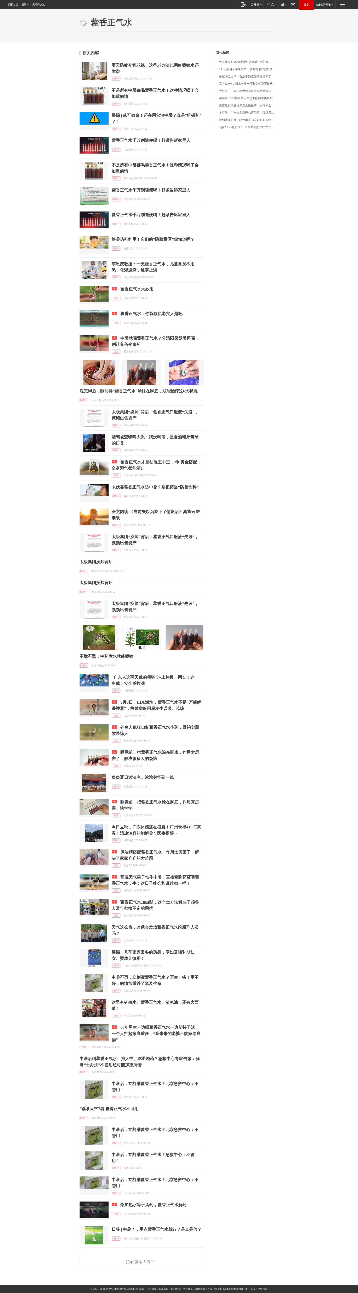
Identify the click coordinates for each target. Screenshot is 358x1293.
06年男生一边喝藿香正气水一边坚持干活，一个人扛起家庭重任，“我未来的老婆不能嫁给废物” (156, 1033)
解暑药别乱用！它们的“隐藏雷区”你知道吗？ (153, 239)
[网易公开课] (256, 4)
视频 (116, 298)
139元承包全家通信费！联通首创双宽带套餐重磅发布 (248, 69)
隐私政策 (200, 1288)
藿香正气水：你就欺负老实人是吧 (151, 313)
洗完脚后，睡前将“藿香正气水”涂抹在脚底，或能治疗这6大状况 (139, 391)
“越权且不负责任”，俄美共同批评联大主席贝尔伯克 (248, 127)
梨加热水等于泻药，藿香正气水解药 (153, 1204)
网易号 (116, 78)
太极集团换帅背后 (96, 561)
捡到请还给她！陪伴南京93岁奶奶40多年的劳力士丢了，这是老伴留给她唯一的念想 (248, 119)
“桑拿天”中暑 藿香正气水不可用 (109, 1108)
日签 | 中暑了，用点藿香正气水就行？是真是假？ (157, 1229)
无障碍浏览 (38, 4)
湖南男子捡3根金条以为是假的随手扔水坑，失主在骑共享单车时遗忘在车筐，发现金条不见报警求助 (248, 98)
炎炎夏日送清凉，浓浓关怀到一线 (143, 777)
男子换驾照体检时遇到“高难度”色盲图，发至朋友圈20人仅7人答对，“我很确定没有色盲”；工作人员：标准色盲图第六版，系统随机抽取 (248, 62)
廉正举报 (250, 1288)
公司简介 (151, 1288)
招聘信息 (176, 1288)
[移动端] (243, 4)
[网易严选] (271, 4)
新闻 (116, 1015)
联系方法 (164, 1288)
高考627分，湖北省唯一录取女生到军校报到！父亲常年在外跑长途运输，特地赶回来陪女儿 (248, 83)
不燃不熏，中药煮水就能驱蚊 (106, 656)
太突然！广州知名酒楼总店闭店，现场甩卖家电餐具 (248, 112)
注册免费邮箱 (323, 4)
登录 (306, 4)
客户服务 (188, 1288)
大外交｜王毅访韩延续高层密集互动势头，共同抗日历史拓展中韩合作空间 (248, 91)
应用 (24, 4)
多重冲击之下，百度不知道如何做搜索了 (245, 76)
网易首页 (13, 4)
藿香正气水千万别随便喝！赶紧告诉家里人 (151, 140)
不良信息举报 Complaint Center (225, 1288)
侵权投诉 (262, 1288)
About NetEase (135, 1288)
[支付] (283, 4)
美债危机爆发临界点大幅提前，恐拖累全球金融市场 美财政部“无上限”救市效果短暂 (248, 105)
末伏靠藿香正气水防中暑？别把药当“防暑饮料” (155, 487)
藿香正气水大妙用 (137, 289)
